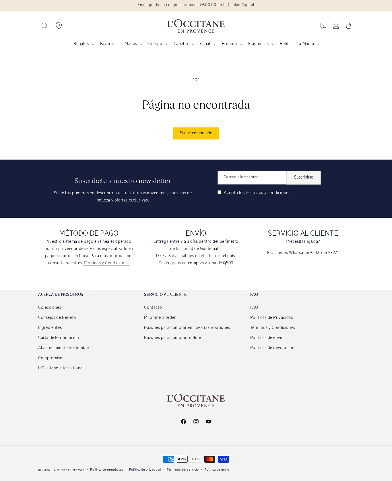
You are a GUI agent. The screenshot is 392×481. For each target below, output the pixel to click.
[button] (44, 26)
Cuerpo (155, 44)
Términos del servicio (183, 469)
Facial (205, 44)
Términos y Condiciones (272, 328)
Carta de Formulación (58, 338)
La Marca (305, 44)
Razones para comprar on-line (172, 338)
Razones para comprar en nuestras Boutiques (187, 328)
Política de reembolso (106, 469)
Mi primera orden (160, 318)
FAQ (254, 308)
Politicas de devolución (272, 348)
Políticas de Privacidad (272, 318)
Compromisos (51, 358)
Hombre (229, 44)
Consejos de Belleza (57, 318)
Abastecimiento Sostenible (63, 348)
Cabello (181, 44)
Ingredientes (50, 328)
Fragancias (258, 44)
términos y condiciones (268, 193)
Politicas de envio (267, 338)
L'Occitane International (61, 368)
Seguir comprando (196, 133)
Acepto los (256, 193)
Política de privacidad (145, 469)
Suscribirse (303, 177)
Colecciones (49, 308)
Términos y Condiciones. (107, 263)
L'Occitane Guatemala (68, 470)
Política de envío (216, 469)
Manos (131, 44)
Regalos (81, 44)
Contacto (153, 308)
